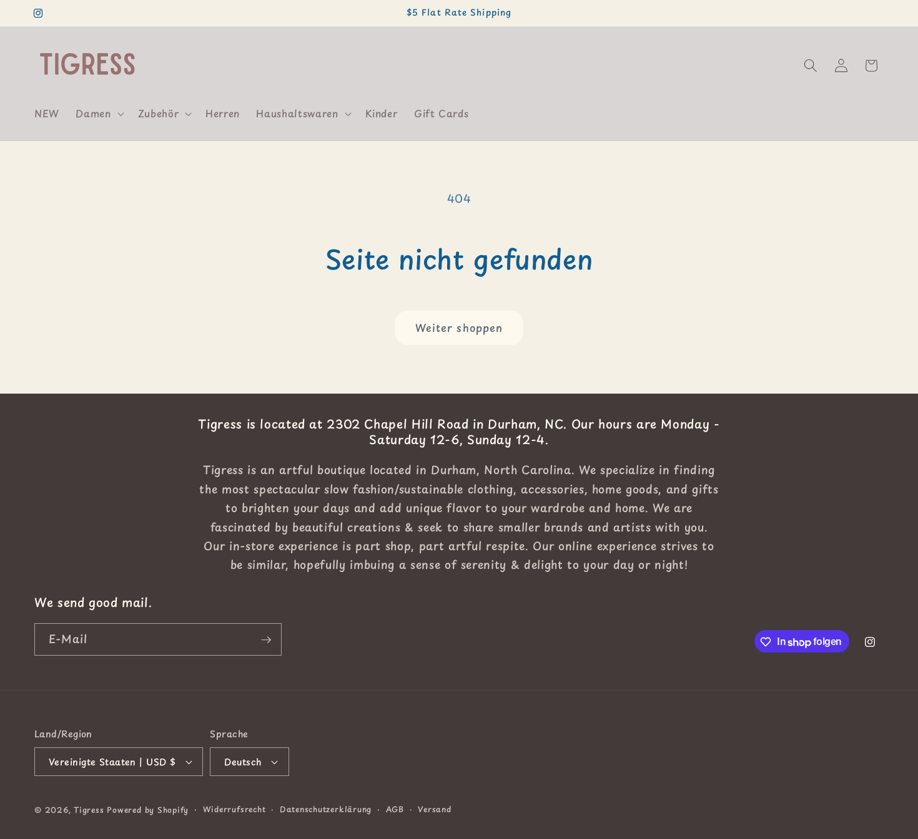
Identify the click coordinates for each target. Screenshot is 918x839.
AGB (395, 809)
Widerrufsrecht (234, 809)
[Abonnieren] (266, 640)
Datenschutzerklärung (326, 809)
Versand (434, 809)
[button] (98, 113)
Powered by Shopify (148, 809)
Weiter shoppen (459, 328)
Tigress (89, 809)
